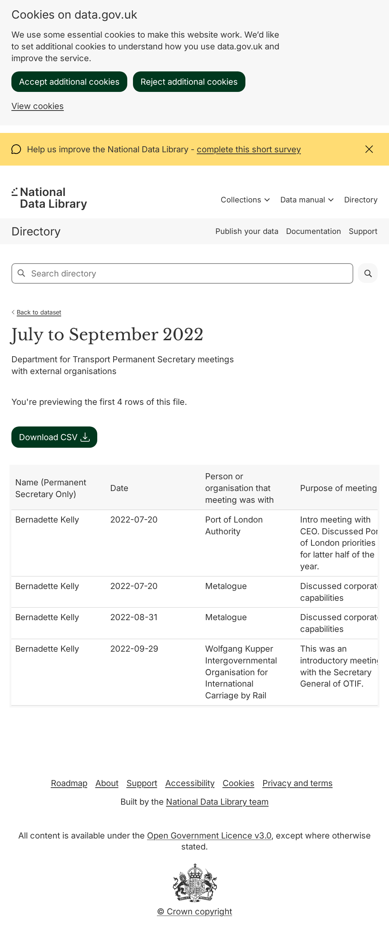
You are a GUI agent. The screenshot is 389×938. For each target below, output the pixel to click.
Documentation (313, 231)
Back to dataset (39, 312)
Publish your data (246, 231)
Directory (361, 199)
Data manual (302, 199)
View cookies (37, 106)
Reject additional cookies (189, 82)
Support (363, 231)
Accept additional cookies (69, 82)
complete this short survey (249, 149)
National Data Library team (217, 802)
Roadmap (69, 783)
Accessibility (190, 783)
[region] (194, 586)
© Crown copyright (194, 911)
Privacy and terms (297, 783)
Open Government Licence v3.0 (209, 835)
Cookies (239, 783)
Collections (241, 199)
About (107, 783)
